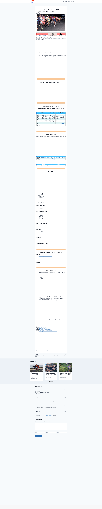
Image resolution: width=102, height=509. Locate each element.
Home (63, 1)
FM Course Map (43, 157)
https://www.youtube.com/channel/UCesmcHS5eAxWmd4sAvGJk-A (48, 331)
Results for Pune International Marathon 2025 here (45, 256)
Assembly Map (53, 159)
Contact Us (72, 1)
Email (47, 432)
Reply (65, 397)
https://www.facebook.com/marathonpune (45, 329)
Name (36, 432)
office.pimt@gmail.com (49, 415)
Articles (69, 1)
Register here (62, 123)
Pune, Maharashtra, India (42, 35)
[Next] (70, 372)
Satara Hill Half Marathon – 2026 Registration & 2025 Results (65, 374)
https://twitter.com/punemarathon (43, 328)
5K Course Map (58, 157)
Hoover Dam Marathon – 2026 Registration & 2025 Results (51, 374)
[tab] (49, 381)
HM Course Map (48, 157)
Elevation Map (53, 158)
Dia (37, 13)
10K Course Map (53, 157)
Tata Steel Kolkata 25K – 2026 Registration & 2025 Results (59, 355)
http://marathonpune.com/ (42, 327)
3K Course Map (63, 157)
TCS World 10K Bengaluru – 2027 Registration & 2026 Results (42, 355)
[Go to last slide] (31, 372)
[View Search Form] (75, 1)
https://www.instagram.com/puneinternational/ (46, 330)
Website (58, 432)
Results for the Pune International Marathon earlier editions (47, 259)
